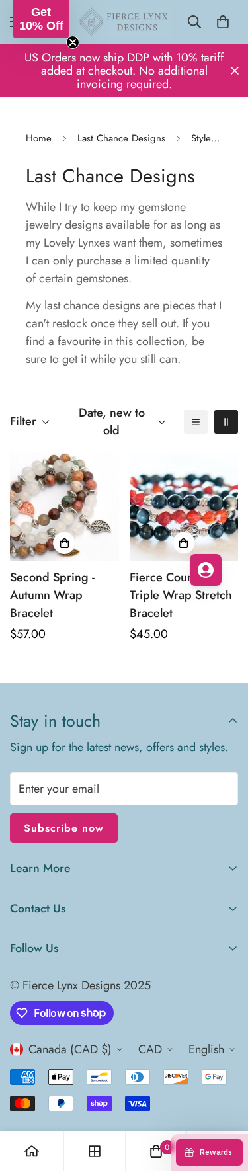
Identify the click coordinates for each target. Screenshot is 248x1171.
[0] (223, 22)
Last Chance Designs (121, 138)
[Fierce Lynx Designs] (124, 22)
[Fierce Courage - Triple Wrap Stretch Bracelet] (184, 506)
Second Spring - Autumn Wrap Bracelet (52, 595)
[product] (32, 1151)
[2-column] (226, 422)
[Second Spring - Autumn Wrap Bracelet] (64, 506)
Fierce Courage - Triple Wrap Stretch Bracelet (181, 595)
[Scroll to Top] (224, 1101)
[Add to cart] (64, 543)
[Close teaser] (72, 42)
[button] (41, 19)
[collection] (94, 1151)
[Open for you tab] (206, 570)
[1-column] (196, 422)
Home (39, 138)
